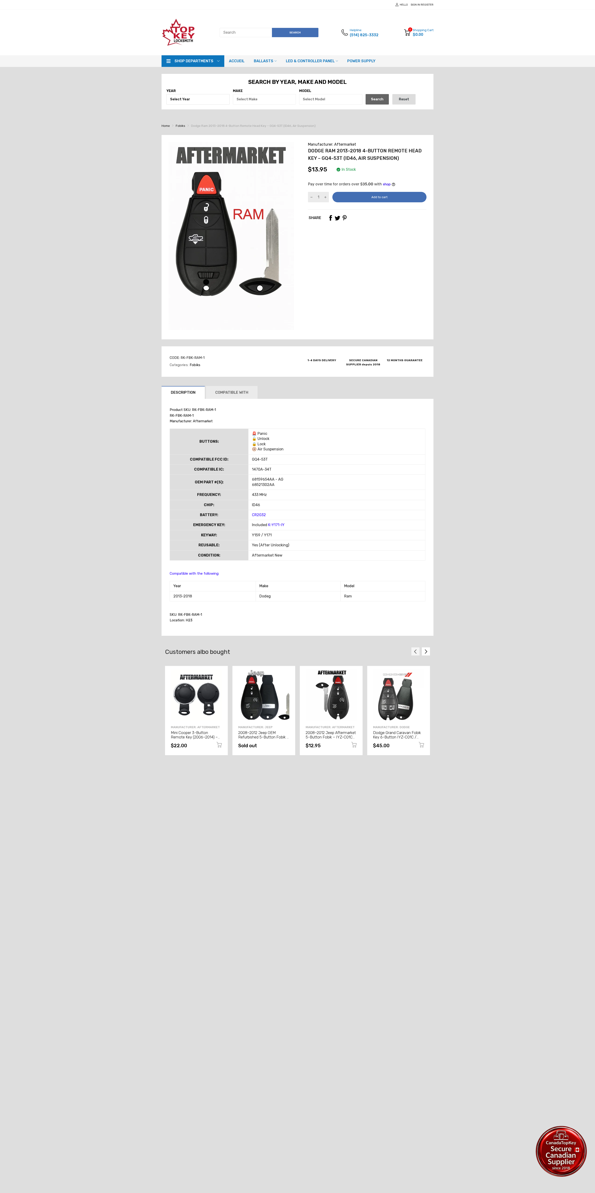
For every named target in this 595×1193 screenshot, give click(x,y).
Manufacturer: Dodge (391, 727)
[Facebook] (330, 218)
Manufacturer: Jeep (255, 727)
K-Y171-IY (276, 525)
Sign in (415, 4)
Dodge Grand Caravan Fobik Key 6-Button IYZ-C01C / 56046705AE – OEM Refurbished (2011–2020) (397, 739)
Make (238, 91)
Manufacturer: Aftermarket (332, 144)
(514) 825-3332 (364, 35)
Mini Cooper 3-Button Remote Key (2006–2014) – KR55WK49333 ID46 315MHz (196, 737)
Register (427, 4)
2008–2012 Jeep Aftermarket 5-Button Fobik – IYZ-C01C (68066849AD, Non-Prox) (331, 737)
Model (305, 91)
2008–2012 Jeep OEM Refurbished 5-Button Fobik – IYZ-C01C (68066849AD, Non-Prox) (263, 739)
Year (171, 91)
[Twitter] (337, 218)
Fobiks (194, 365)
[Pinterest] (344, 218)
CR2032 (259, 515)
